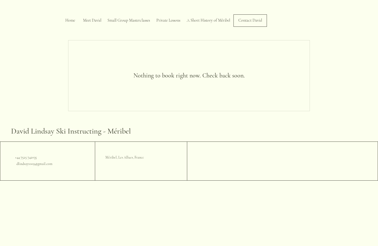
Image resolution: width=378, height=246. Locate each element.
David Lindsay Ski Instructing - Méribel (71, 131)
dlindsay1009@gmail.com (34, 164)
